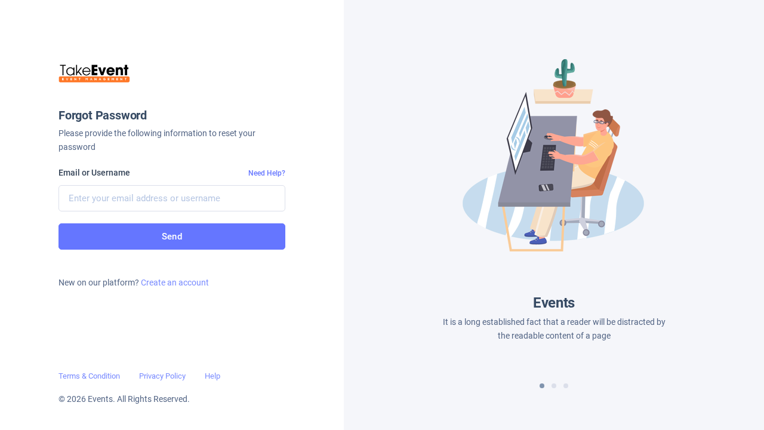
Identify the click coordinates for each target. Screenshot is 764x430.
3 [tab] (565, 385)
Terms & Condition (89, 375)
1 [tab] (542, 385)
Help (212, 375)
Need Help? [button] (266, 173)
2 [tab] (554, 385)
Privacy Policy (162, 375)
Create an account (175, 282)
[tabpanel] (554, 206)
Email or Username (94, 172)
